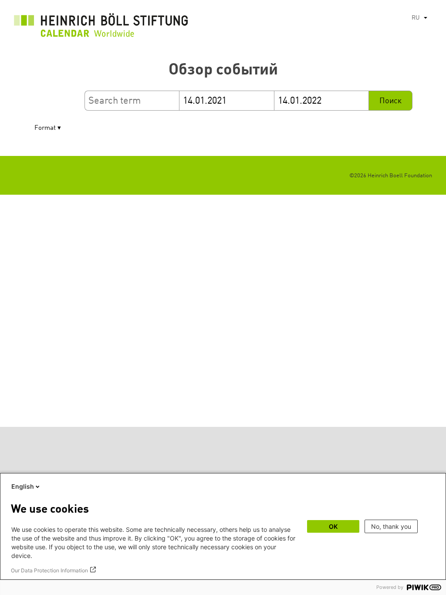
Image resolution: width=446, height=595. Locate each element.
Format (45, 128)
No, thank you (391, 526)
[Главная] (101, 27)
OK (333, 526)
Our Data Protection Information (49, 570)
